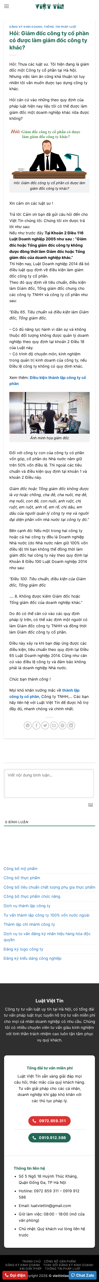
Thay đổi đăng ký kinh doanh (68, 1265)
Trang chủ (31, 1261)
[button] (6, 6)
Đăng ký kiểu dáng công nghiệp (33, 958)
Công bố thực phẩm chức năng (32, 896)
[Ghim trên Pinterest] (63, 725)
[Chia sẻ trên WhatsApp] (28, 725)
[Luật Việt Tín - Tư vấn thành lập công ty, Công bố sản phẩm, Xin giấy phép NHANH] (49, 6)
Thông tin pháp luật (60, 26)
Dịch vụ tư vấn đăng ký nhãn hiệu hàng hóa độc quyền (47, 936)
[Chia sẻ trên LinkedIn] (71, 725)
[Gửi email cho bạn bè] (54, 725)
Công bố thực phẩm (22, 877)
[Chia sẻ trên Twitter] (45, 725)
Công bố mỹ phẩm (20, 868)
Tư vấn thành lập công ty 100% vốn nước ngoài (46, 915)
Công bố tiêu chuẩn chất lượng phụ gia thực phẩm (49, 887)
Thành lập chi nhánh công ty (29, 924)
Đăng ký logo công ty (23, 949)
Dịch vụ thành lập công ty (27, 905)
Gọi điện (17, 1275)
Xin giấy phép (30, 1268)
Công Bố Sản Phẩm (60, 1261)
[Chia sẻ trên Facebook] (36, 725)
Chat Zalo (85, 1275)
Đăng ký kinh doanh (25, 26)
